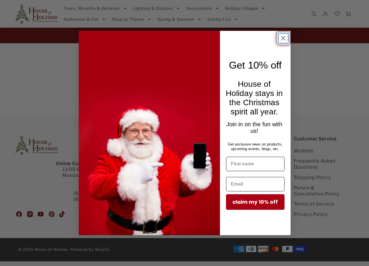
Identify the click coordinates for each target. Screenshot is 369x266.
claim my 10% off (255, 201)
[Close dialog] (283, 38)
